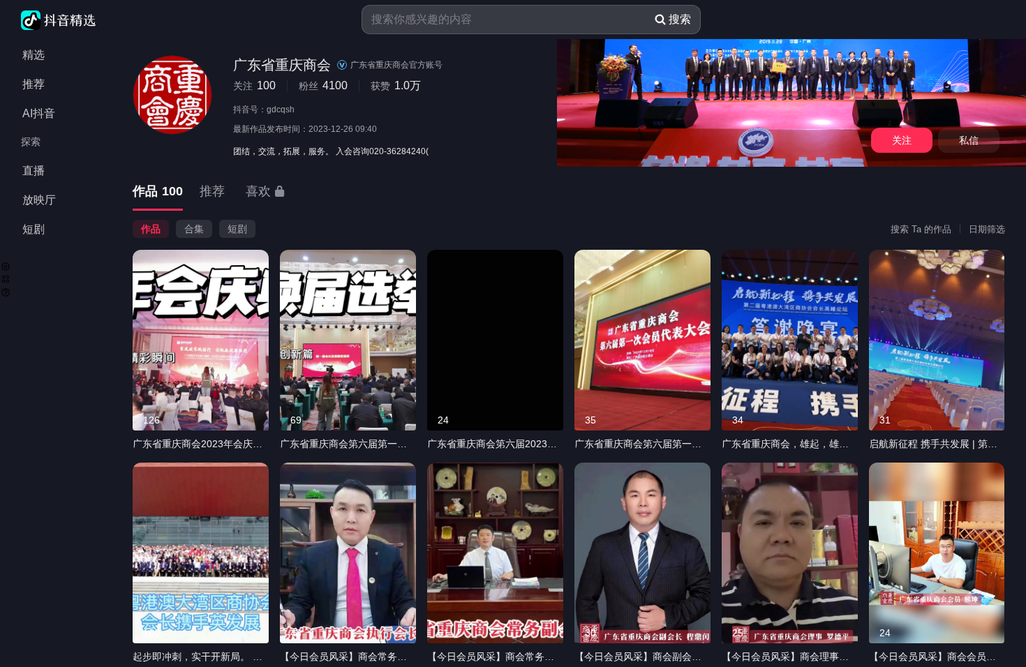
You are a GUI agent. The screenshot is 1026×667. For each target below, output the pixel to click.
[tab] (158, 192)
